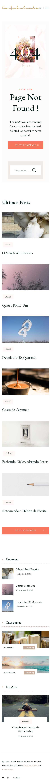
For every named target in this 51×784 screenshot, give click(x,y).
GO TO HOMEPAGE (25, 145)
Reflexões (8, 453)
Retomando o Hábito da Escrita (24, 510)
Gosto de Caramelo (15, 409)
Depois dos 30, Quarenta (19, 357)
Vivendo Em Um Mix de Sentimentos (25, 729)
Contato (17, 778)
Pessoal (8, 297)
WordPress (7, 769)
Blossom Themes (31, 765)
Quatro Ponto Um (15, 305)
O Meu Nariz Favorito (17, 253)
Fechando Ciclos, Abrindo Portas (25, 461)
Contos (7, 244)
